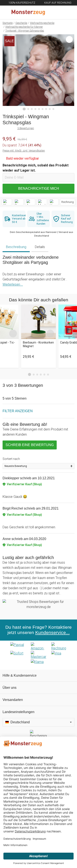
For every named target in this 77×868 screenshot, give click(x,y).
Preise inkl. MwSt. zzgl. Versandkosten (24, 150)
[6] (43, 109)
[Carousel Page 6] (48, 375)
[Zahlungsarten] (38, 655)
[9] (53, 109)
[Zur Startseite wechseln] (28, 12)
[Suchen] (50, 12)
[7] (46, 109)
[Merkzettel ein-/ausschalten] (69, 100)
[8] (50, 109)
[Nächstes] (70, 72)
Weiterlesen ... (13, 284)
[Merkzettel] (59, 12)
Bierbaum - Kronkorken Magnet (38, 344)
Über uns (9, 687)
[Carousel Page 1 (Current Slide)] (29, 374)
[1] (24, 109)
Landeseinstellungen (18, 712)
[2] (28, 109)
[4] (35, 109)
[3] (32, 109)
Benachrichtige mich (38, 188)
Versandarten (13, 700)
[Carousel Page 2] (34, 375)
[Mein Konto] (68, 12)
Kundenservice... (52, 632)
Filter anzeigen (18, 411)
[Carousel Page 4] (41, 375)
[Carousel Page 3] (37, 375)
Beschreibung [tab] (16, 247)
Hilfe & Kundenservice (20, 675)
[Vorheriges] (7, 72)
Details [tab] (40, 247)
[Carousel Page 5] (44, 375)
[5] (39, 109)
